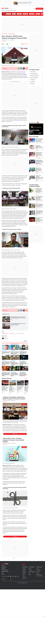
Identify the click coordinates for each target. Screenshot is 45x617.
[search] (34, 9)
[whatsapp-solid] (18, 71)
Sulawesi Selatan (23, 74)
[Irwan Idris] (3, 354)
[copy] (26, 71)
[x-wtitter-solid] (24, 71)
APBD (3, 78)
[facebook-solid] (21, 71)
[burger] (42, 10)
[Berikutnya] (28, 402)
